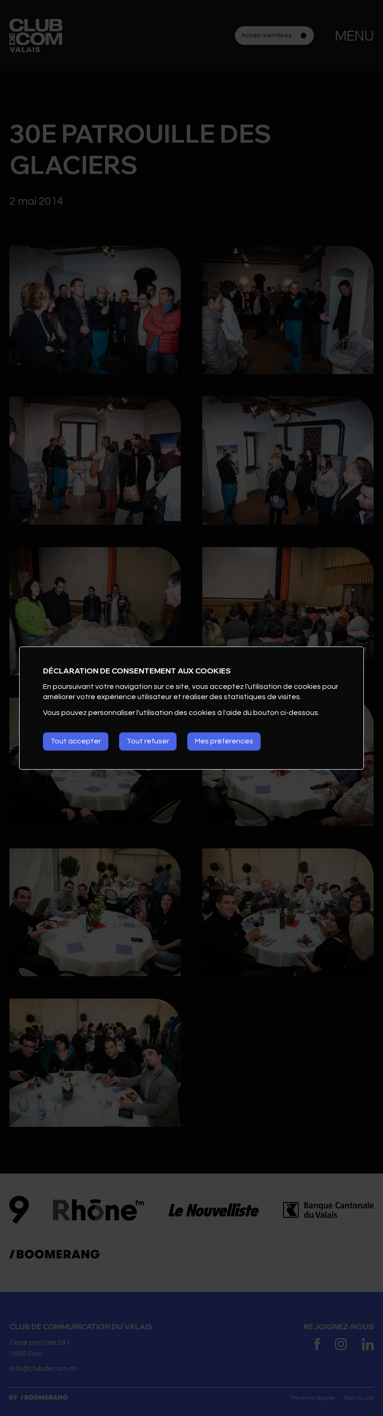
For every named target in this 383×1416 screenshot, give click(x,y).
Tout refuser (148, 741)
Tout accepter (75, 741)
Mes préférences (224, 741)
